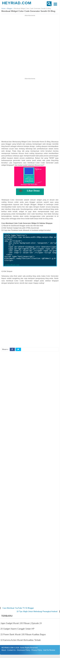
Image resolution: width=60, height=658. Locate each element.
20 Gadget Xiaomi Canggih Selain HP (17, 629)
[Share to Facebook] (12, 349)
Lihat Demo (33, 190)
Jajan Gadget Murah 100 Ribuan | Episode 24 (21, 623)
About (3, 650)
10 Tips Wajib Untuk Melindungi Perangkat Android (37, 611)
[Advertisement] (30, 46)
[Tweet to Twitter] (18, 349)
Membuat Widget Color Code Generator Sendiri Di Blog (28, 11)
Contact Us (11, 650)
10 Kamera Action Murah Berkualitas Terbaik (20, 640)
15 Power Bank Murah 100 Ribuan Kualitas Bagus (23, 634)
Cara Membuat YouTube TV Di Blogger (18, 608)
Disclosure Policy (23, 650)
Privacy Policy (36, 650)
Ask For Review (49, 650)
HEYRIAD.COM (16, 3)
